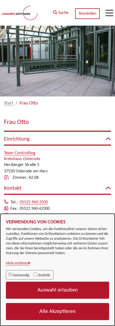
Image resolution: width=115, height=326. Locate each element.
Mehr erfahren (17, 263)
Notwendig (21, 275)
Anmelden (87, 13)
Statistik (44, 275)
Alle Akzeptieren (57, 311)
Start (8, 103)
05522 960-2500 (34, 202)
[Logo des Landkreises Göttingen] (20, 12)
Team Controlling (19, 153)
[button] (60, 11)
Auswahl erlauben (57, 290)
